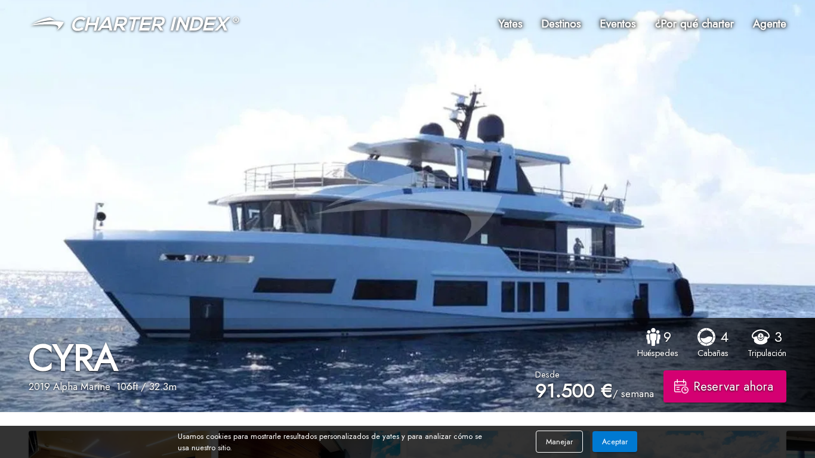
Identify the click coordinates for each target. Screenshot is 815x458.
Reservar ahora (733, 386)
